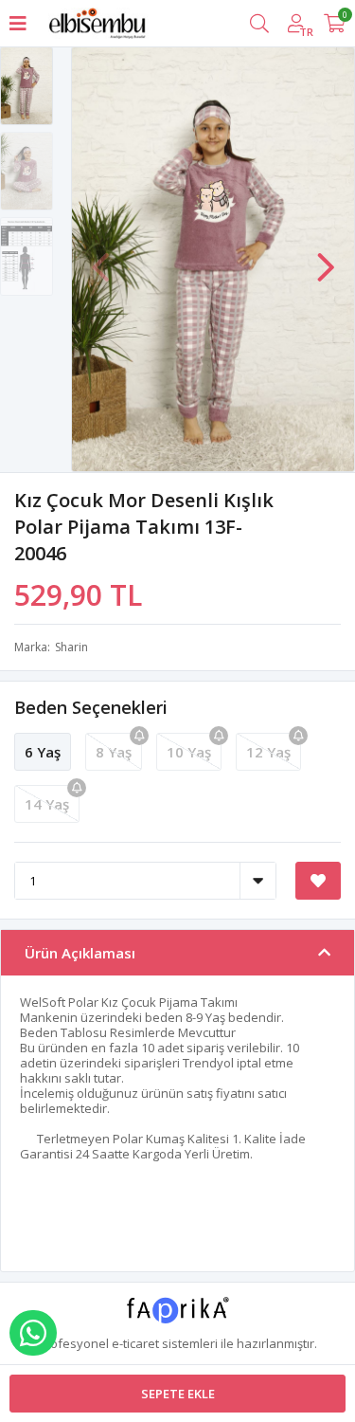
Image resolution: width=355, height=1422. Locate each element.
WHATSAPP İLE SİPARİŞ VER (33, 1333)
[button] (326, 258)
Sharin (71, 647)
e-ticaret (135, 1343)
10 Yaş (189, 751)
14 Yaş (47, 803)
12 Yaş (268, 751)
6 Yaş (43, 751)
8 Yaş (114, 751)
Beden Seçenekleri (91, 707)
